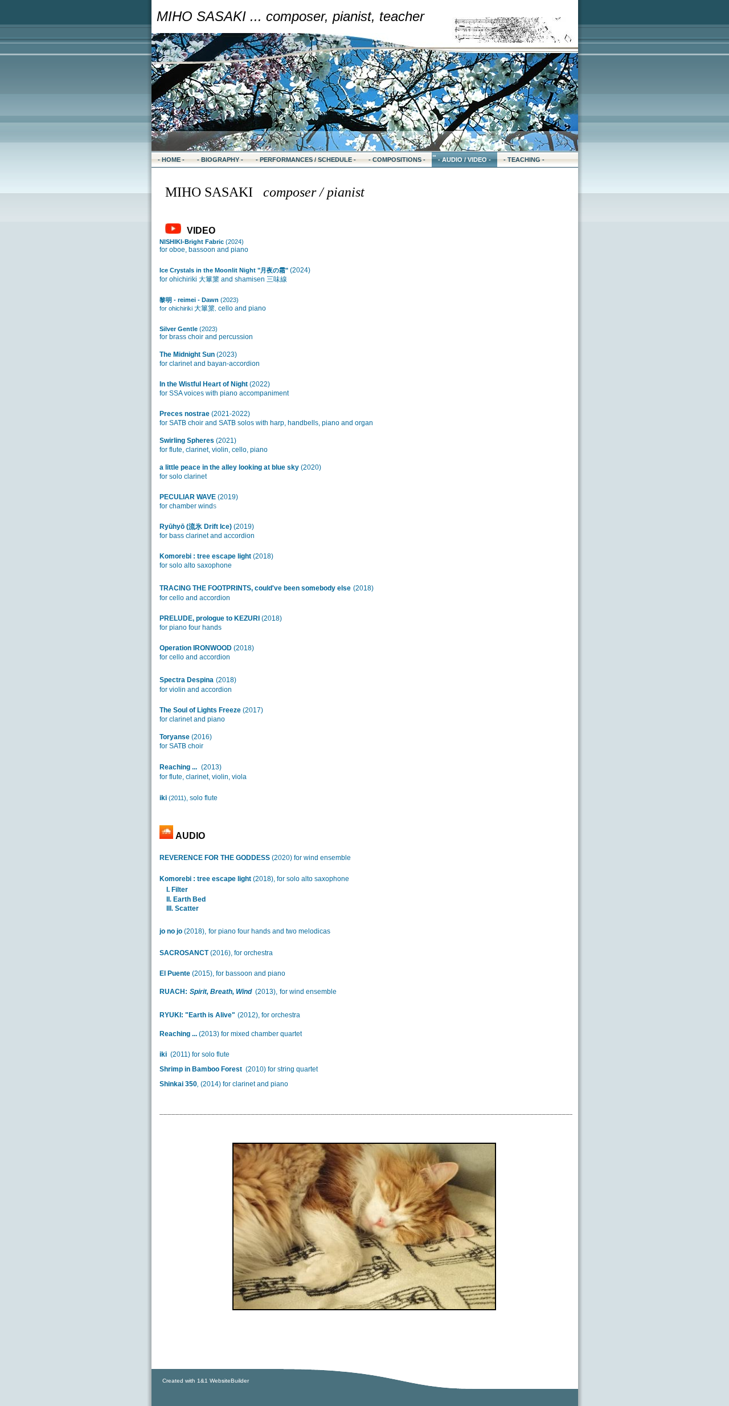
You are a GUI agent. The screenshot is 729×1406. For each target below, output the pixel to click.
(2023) (199, 299)
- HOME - (171, 159)
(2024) (201, 241)
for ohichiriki (212, 308)
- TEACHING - (523, 159)
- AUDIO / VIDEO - (464, 159)
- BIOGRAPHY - (220, 159)
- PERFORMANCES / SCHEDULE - (306, 159)
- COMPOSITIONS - (396, 159)
